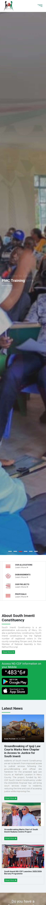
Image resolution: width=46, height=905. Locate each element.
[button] (10, 551)
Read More (8, 652)
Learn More (21, 567)
